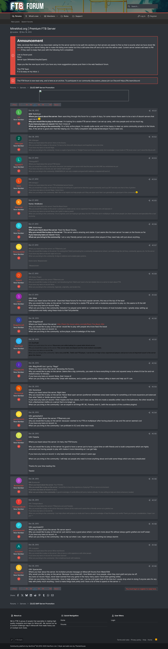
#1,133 (154, 387)
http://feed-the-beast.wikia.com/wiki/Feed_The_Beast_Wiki (80, 324)
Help (144, 640)
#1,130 (154, 318)
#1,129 (154, 295)
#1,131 (154, 339)
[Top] (153, 639)
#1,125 (154, 200)
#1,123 (154, 158)
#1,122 (154, 137)
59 (43, 105)
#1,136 (154, 479)
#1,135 (154, 434)
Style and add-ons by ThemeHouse (72, 646)
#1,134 (154, 413)
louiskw (15, 32)
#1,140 (154, 566)
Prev (15, 105)
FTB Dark (18, 640)
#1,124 (154, 179)
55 (27, 105)
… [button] (23, 105)
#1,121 (154, 111)
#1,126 (154, 224)
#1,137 (154, 500)
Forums (63, 624)
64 (50, 105)
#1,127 (154, 245)
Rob (18, 50)
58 (39, 105)
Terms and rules (123, 640)
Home (63, 620)
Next (56, 105)
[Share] (149, 111)
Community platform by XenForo (33, 646)
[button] (40, 16)
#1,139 (154, 545)
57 (35, 105)
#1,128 (154, 274)
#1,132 (154, 363)
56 (31, 105)
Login (113, 620)
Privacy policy (136, 640)
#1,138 (154, 524)
